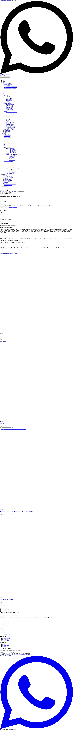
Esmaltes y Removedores (10, 106)
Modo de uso (7, 227)
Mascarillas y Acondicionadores (11, 86)
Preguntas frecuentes (5, 623)
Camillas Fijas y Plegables (13, 150)
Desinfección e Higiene (10, 120)
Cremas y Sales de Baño (10, 104)
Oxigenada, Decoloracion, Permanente (10, 87)
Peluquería (4, 82)
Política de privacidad (5, 645)
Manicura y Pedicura (7, 103)
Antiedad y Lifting (9, 98)
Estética (3, 93)
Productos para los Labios (10, 113)
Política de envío (28, 654)
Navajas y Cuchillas (7, 142)
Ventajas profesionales (6, 638)
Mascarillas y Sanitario (8, 141)
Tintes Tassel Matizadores (8, 92)
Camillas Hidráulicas (12, 151)
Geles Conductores (9, 121)
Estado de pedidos (5, 624)
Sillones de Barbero (12, 170)
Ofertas (3, 81)
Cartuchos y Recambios (8, 176)
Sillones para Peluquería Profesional (12, 168)
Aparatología (4, 174)
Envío (11, 227)
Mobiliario (4, 146)
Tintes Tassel (6, 91)
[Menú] (7, 190)
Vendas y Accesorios (9, 128)
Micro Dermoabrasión (8, 181)
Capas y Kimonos (7, 136)
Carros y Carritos (11, 157)
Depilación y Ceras (7, 138)
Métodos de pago (5, 625)
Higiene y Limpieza (7, 140)
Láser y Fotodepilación (8, 180)
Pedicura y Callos (9, 108)
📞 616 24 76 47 (13, 0)
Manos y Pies (8, 123)
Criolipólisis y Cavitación (8, 177)
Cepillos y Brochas (7, 137)
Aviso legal (4, 644)
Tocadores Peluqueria (10, 173)
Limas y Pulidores (9, 107)
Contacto (3, 622)
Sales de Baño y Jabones (10, 127)
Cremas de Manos (9, 100)
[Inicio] (4, 75)
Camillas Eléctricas (12, 149)
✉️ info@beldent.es (7, 74)
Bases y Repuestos (12, 156)
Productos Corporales (8, 116)
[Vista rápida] (2, 333)
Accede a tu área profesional (5, 0)
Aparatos (5, 175)
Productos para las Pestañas (9, 129)
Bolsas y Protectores (7, 135)
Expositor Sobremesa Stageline (11, 112)
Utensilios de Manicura (10, 110)
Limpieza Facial (7, 102)
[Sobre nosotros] (0, 190)
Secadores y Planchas (10, 89)
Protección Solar (7, 130)
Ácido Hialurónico (9, 96)
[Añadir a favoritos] (1, 333)
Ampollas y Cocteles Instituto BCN (10, 184)
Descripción (2, 227)
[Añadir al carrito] (0, 340)
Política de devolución (6, 634)
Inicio (1, 191)
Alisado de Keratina (7, 83)
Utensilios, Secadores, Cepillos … (10, 88)
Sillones (7, 159)
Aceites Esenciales (7, 94)
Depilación (8, 119)
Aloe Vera (8, 118)
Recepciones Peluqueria (10, 167)
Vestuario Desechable (8, 145)
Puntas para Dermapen (8, 131)
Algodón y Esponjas (7, 134)
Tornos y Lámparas (9, 109)
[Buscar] (1, 78)
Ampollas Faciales (9, 97)
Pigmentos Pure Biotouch (8, 115)
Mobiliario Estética (7, 147)
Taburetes (10, 158)
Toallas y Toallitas (7, 144)
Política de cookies (5, 646)
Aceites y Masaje (9, 117)
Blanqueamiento (5, 186)
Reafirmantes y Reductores (10, 126)
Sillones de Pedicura (12, 160)
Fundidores (6, 178)
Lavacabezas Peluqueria (10, 166)
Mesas (7, 153)
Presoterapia (6, 182)
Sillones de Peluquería (12, 171)
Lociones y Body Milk (10, 122)
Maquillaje (6, 111)
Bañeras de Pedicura (12, 155)
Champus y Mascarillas (8, 84)
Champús (8, 85)
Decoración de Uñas (9, 105)
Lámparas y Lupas (7, 179)
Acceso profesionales (5, 640)
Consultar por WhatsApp (13, 207)
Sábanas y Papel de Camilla (9, 143)
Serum (5, 132)
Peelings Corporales (9, 125)
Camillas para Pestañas (12, 152)
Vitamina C (8, 101)
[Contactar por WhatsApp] (36, 728)
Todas (3, 80)
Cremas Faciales (7, 95)
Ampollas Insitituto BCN (6, 183)
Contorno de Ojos (9, 99)
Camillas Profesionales (10, 148)
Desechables (4, 133)
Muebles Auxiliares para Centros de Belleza (13, 154)
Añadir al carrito (2, 204)
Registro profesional (5, 639)
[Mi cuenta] (1, 190)
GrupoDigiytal (8, 655)
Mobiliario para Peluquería (8, 161)
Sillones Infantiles (12, 172)
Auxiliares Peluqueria (10, 162)
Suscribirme (12, 652)
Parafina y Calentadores (10, 124)
